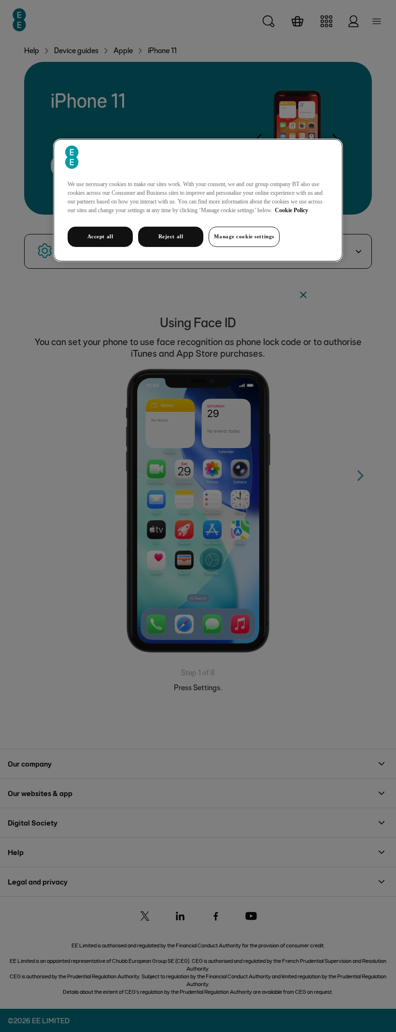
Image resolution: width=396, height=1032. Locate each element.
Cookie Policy (291, 210)
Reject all (171, 236)
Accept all (100, 236)
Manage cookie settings (244, 236)
